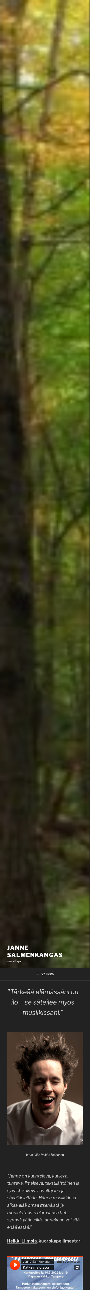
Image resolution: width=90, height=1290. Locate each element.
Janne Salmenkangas (35, 951)
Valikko (47, 974)
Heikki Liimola (22, 1240)
